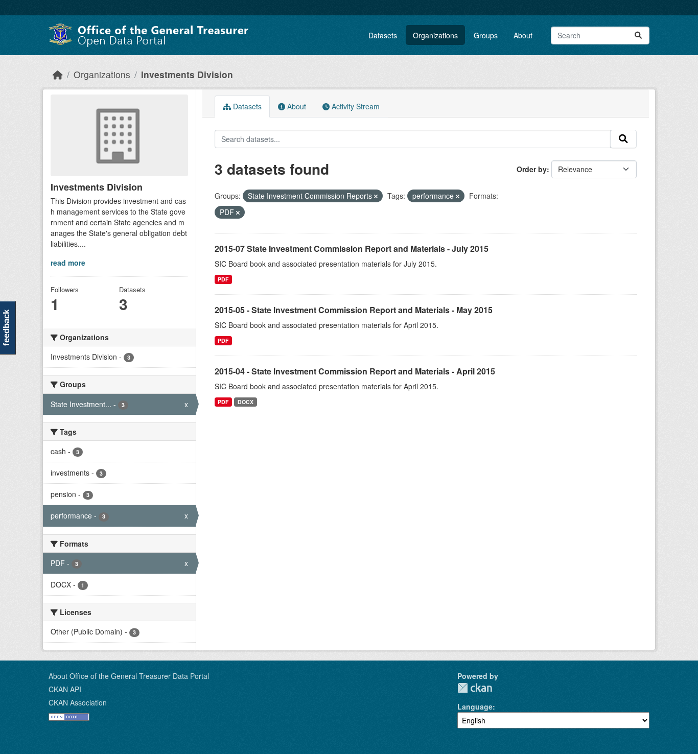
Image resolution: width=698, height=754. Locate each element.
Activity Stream (355, 106)
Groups (486, 35)
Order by (532, 169)
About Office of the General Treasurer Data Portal (129, 676)
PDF (223, 279)
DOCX (245, 402)
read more (68, 262)
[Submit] (638, 35)
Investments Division (187, 74)
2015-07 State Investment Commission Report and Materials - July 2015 (351, 248)
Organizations (435, 35)
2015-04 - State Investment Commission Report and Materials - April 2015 (355, 371)
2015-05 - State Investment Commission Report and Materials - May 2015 (354, 310)
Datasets (382, 35)
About (523, 35)
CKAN (474, 687)
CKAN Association (78, 702)
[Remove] (376, 196)
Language (475, 706)
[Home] (58, 74)
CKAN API (65, 689)
